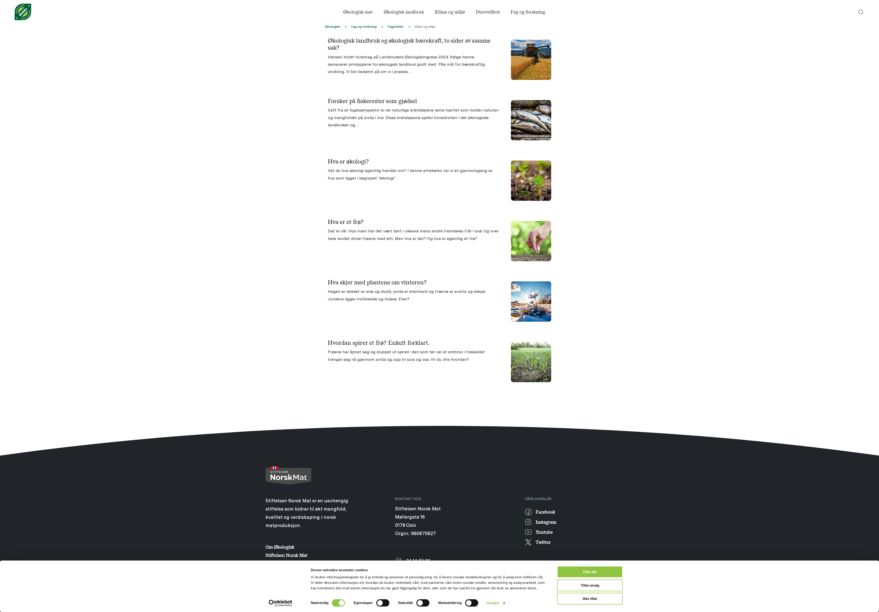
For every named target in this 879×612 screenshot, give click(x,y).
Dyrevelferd (488, 11)
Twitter (543, 542)
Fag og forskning (528, 11)
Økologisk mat (358, 11)
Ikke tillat (590, 599)
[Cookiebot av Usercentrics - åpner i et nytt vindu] (280, 603)
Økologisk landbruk (404, 11)
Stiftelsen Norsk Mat (286, 555)
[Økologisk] (23, 12)
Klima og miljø (450, 11)
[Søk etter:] (860, 12)
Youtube (544, 532)
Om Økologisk (280, 547)
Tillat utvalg (590, 585)
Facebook (545, 512)
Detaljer (493, 603)
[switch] (382, 603)
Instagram (546, 522)
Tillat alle (590, 572)
